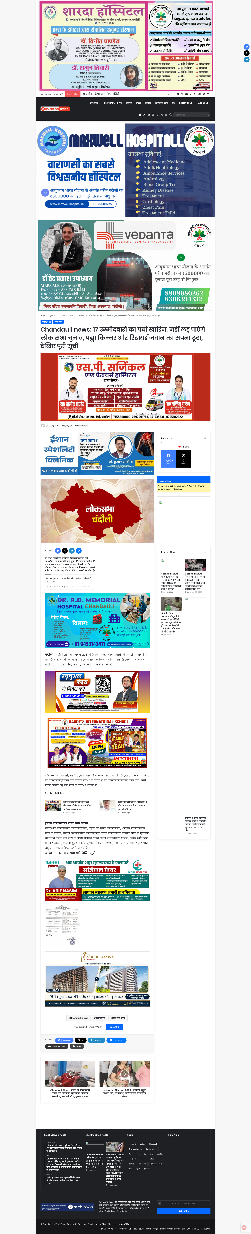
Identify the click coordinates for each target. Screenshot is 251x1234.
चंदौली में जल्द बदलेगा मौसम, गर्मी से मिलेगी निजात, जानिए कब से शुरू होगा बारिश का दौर (195, 824)
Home (45, 315)
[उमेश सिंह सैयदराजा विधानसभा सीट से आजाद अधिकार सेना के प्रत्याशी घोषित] (107, 805)
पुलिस (138, 1169)
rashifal (132, 1164)
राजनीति (148, 103)
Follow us (173, 1135)
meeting (160, 1154)
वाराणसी (129, 103)
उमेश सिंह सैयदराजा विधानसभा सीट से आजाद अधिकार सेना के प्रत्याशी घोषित (132, 806)
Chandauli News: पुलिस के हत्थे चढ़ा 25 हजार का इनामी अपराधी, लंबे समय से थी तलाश (95, 1160)
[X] (65, 551)
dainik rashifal (151, 1149)
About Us (203, 103)
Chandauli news (79, 1017)
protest (151, 1159)
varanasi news (156, 1164)
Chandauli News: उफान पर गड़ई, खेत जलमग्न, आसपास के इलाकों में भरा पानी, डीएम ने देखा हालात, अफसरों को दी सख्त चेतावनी (151, 94)
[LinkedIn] (72, 551)
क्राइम (138, 103)
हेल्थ (173, 103)
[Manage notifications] (244, 1227)
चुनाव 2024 (54, 315)
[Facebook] (58, 551)
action (142, 1144)
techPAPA (125, 1224)
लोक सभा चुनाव (118, 1017)
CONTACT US (185, 103)
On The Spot (51, 426)
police (142, 1159)
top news (142, 1164)
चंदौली (130, 1169)
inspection (148, 1154)
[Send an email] (57, 426)
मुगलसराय (147, 1169)
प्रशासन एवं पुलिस (161, 103)
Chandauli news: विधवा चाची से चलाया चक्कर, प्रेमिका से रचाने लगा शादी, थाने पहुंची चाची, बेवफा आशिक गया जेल (195, 581)
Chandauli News (112, 103)
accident (132, 1144)
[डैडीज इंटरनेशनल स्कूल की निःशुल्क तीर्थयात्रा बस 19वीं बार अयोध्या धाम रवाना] (53, 805)
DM (130, 1154)
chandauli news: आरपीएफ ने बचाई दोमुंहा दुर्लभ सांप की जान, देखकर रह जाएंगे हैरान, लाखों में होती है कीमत (171, 581)
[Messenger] (79, 551)
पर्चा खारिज (100, 1017)
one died (132, 1159)
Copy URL (114, 1027)
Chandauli (153, 1144)
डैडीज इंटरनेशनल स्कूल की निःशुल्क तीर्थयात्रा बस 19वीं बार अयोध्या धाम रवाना (77, 806)
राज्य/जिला (94, 103)
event (138, 1154)
